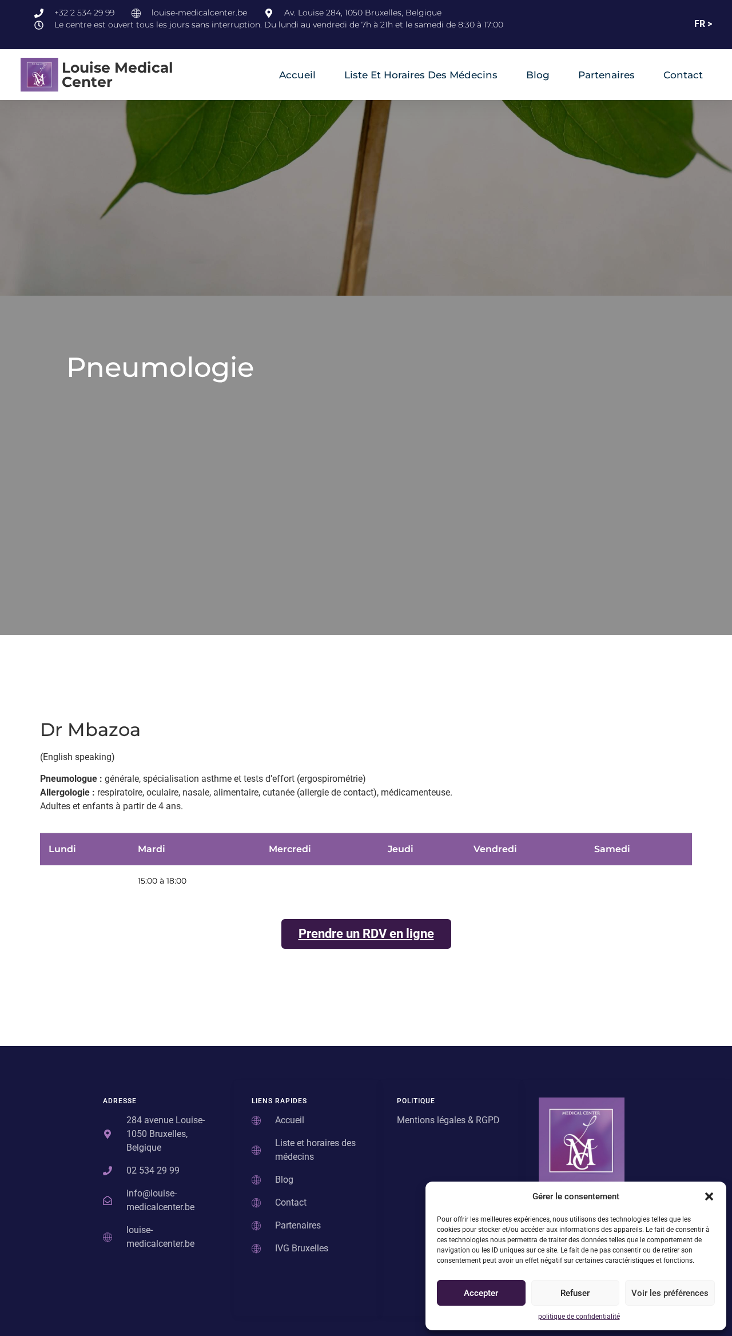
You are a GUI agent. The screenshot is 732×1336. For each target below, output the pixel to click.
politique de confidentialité (579, 1317)
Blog (538, 75)
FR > (703, 23)
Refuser (575, 1293)
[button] (709, 1196)
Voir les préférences (670, 1293)
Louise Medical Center (117, 74)
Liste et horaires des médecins (421, 75)
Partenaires (606, 75)
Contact (683, 75)
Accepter (481, 1293)
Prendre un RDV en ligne (366, 934)
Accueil (297, 75)
